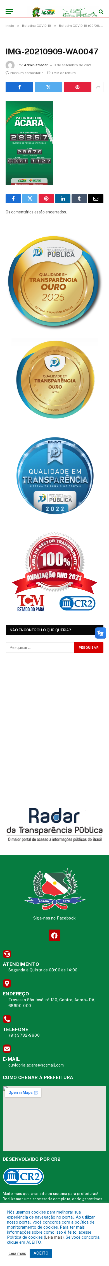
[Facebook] (54, 935)
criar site (39, 1194)
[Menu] (9, 11)
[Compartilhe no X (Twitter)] (48, 87)
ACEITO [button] (41, 1253)
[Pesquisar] (100, 11)
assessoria (42, 1199)
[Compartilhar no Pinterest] (77, 87)
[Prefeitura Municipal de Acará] (57, 11)
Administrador (36, 65)
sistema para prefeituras (75, 1194)
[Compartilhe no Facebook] (19, 87)
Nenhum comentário (27, 73)
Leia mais (54, 1237)
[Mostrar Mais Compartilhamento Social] (98, 87)
